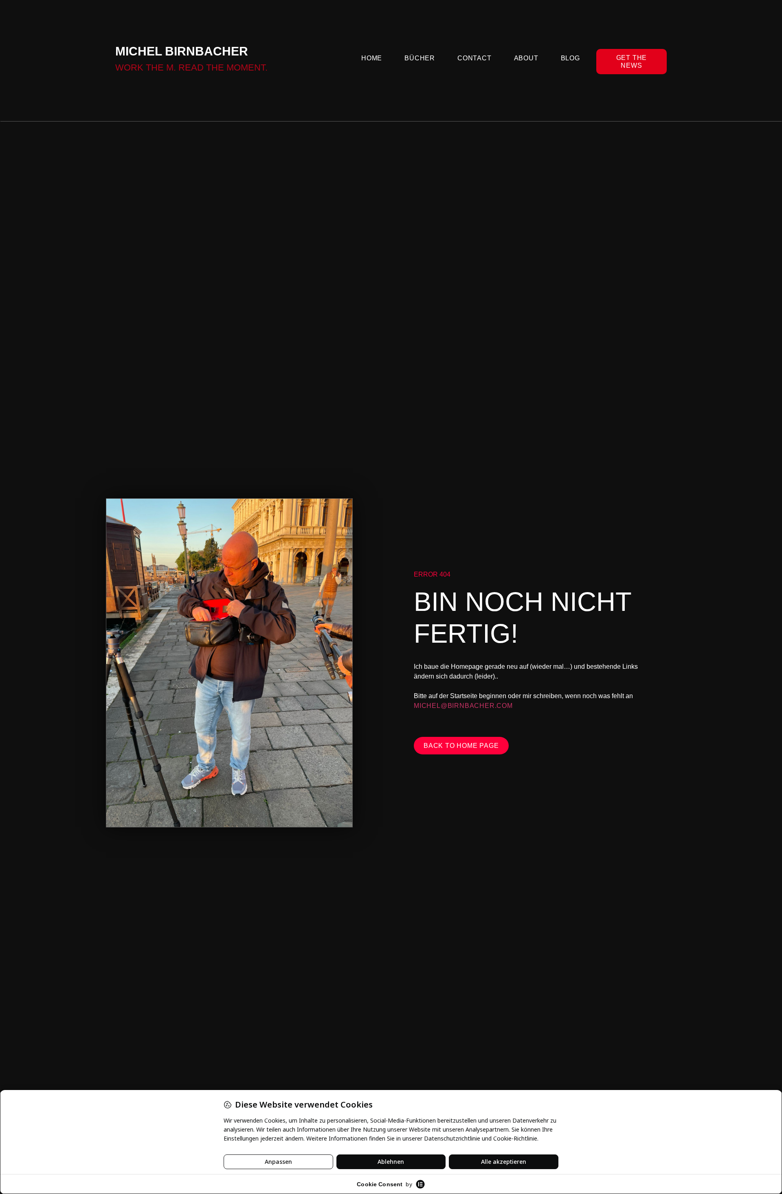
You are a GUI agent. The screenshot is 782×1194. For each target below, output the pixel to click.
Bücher (419, 58)
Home (371, 58)
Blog (570, 58)
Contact (474, 58)
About (526, 58)
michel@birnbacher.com (463, 705)
